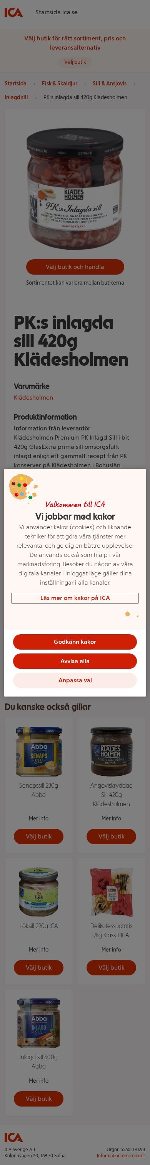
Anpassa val (75, 680)
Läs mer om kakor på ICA (75, 598)
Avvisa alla (75, 661)
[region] (75, 583)
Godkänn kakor (75, 641)
